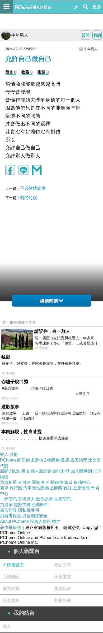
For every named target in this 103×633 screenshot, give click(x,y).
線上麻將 (53, 488)
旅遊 (68, 482)
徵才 (56, 521)
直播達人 (26, 499)
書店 (65, 460)
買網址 (6, 504)
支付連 (24, 482)
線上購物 (34, 460)
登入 (4, 454)
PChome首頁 (12, 460)
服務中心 (82, 482)
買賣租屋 (8, 482)
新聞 (4, 471)
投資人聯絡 (40, 521)
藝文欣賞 (11, 588)
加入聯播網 (81, 471)
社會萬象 (11, 600)
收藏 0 (26, 72)
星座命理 (81, 488)
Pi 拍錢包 (54, 482)
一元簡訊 (8, 499)
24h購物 (52, 460)
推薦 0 (43, 72)
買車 (4, 488)
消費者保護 (10, 516)
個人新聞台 (41, 471)
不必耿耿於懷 (32, 188)
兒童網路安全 (35, 516)
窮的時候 (28, 197)
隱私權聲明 (28, 510)
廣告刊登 (61, 471)
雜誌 (67, 488)
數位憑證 (44, 499)
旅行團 (16, 488)
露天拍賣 (78, 460)
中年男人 (19, 35)
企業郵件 (40, 504)
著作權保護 (10, 527)
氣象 (16, 471)
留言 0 (10, 72)
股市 (25, 471)
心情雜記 (11, 576)
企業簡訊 (62, 499)
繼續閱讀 (49, 301)
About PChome (14, 521)
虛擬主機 (22, 504)
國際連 (38, 482)
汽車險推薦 (33, 488)
